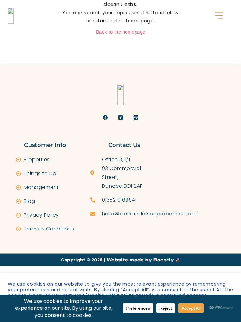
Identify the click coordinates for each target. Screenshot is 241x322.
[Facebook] (105, 117)
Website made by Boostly (141, 259)
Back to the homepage (120, 32)
